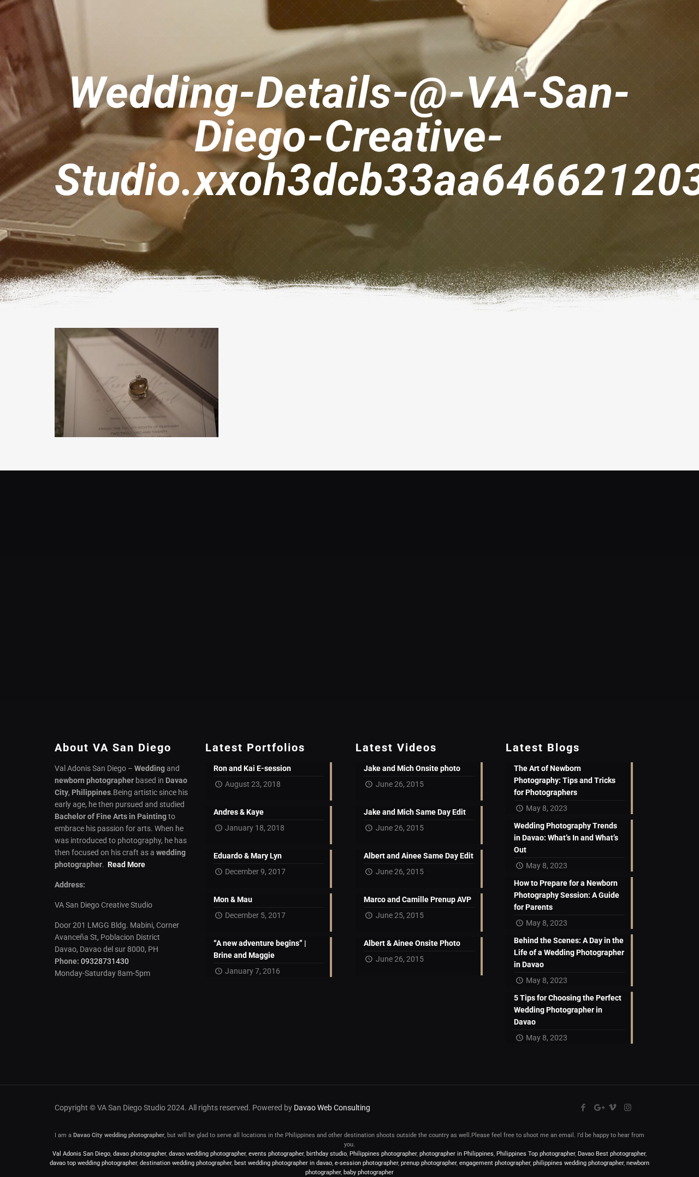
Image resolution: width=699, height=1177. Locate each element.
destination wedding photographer (186, 1163)
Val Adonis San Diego (81, 1153)
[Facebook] (583, 1108)
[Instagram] (627, 1108)
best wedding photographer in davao (283, 1163)
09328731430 (105, 961)
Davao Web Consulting (332, 1107)
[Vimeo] (613, 1108)
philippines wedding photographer (578, 1163)
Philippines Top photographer (535, 1153)
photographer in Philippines (456, 1153)
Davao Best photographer (611, 1153)
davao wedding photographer (207, 1153)
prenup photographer (429, 1163)
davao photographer (139, 1153)
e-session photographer (366, 1163)
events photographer (276, 1153)
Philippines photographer (383, 1153)
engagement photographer (494, 1163)
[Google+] (598, 1108)
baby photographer (368, 1172)
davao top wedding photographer (93, 1163)
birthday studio (326, 1153)
